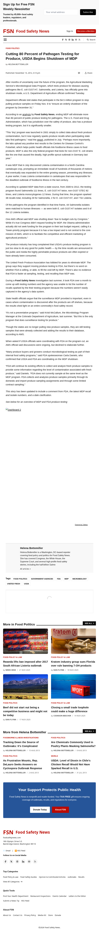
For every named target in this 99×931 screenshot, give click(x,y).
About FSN (60, 810)
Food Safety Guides (28, 877)
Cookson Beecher (62, 715)
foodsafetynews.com (12, 837)
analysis (26, 114)
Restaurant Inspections (40, 896)
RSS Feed (25, 900)
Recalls (81, 877)
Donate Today (40, 810)
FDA (59, 579)
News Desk (11, 670)
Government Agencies (42, 579)
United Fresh (13, 583)
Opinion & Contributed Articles (52, 877)
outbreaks (72, 877)
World (54, 756)
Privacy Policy (30, 915)
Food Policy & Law (12, 657)
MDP (66, 579)
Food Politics (12, 48)
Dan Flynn (58, 670)
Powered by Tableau (81, 524)
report (40, 139)
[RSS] (79, 40)
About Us (7, 915)
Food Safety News (52, 927)
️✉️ (7, 850)
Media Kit (42, 915)
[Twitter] (66, 40)
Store (50, 915)
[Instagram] (69, 40)
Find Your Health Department (15, 896)
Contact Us (17, 915)
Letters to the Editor (77, 896)
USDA (26, 583)
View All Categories (11, 881)
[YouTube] (76, 40)
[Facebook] (63, 40)
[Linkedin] (73, 40)
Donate (58, 915)
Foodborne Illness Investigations (21, 738)
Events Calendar (60, 896)
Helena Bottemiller (18, 64)
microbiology (79, 579)
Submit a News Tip (11, 900)
